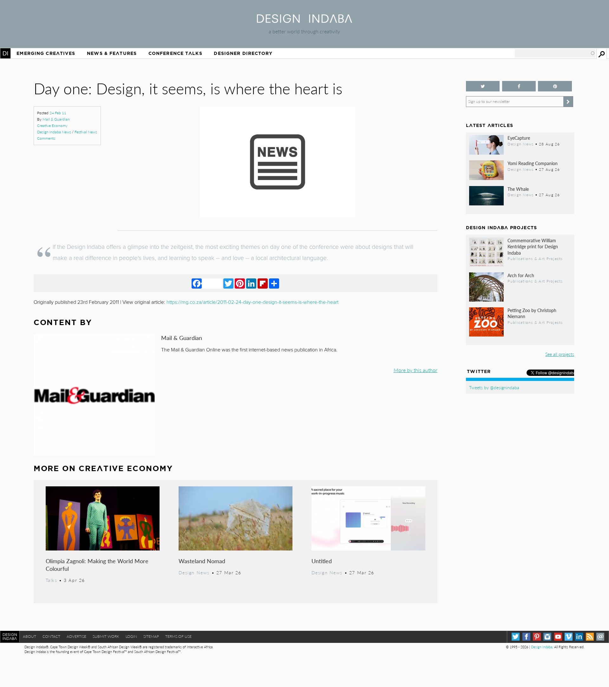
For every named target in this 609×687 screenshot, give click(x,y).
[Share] (274, 283)
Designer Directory (243, 53)
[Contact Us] (600, 637)
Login (131, 636)
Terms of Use (178, 636)
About (29, 636)
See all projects (559, 354)
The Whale (518, 189)
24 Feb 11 (57, 113)
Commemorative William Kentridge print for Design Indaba (533, 246)
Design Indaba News (54, 132)
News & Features (112, 53)
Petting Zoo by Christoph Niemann (532, 313)
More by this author (415, 370)
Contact (51, 636)
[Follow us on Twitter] (483, 86)
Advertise (76, 636)
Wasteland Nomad (202, 561)
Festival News (86, 132)
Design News (194, 572)
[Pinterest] (240, 283)
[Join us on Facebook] (519, 86)
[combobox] (555, 53)
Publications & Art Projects (535, 258)
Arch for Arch (521, 275)
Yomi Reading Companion (533, 163)
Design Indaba (541, 646)
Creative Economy (52, 125)
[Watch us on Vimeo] (569, 637)
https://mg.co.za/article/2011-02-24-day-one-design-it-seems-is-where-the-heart (252, 302)
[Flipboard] (263, 283)
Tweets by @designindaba (494, 387)
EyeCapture (519, 138)
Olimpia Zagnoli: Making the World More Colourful (97, 564)
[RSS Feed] (590, 637)
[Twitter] (228, 283)
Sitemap (151, 636)
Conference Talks (175, 53)
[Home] (304, 20)
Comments (46, 138)
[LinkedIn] (251, 283)
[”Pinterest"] (555, 86)
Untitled (321, 561)
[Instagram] (547, 637)
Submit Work (106, 636)
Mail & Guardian (56, 119)
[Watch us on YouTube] (558, 637)
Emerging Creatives (45, 53)
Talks (51, 580)
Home (5, 53)
